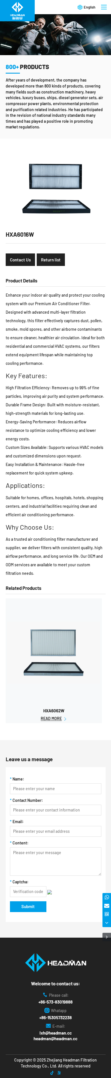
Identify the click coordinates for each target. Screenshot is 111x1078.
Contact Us (20, 259)
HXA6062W (53, 710)
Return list (51, 259)
